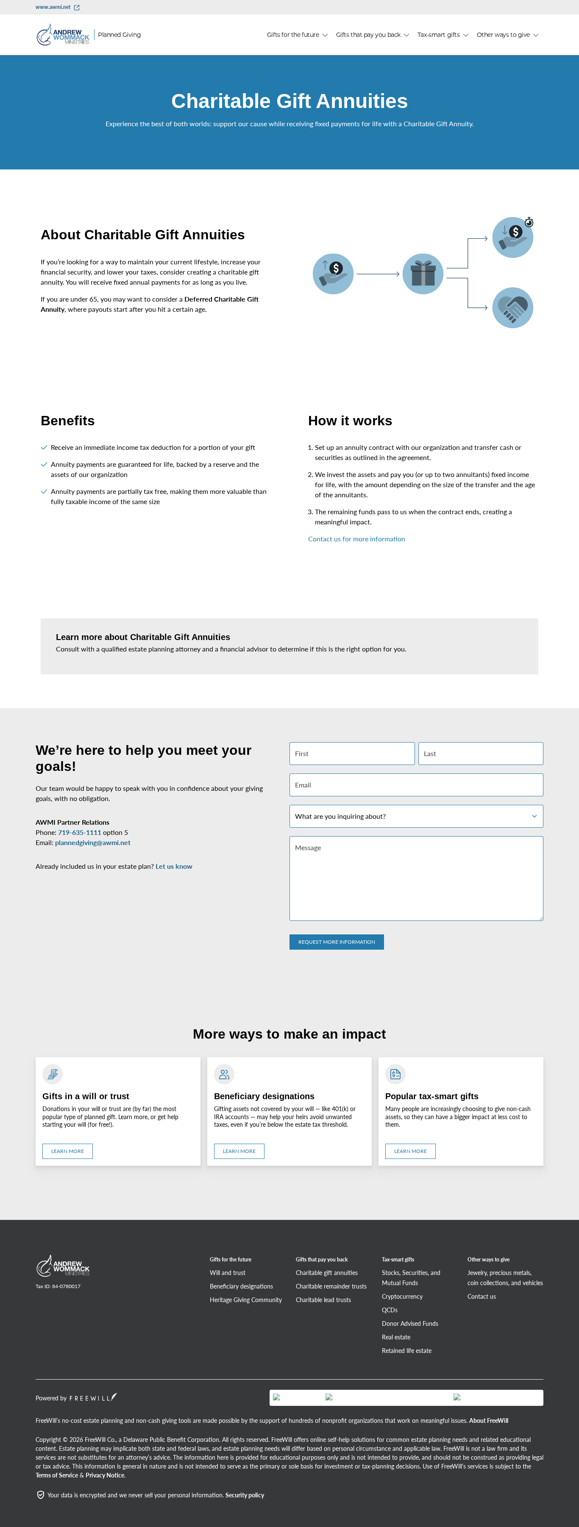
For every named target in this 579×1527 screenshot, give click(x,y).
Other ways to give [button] (503, 35)
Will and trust (227, 1272)
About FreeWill (488, 1420)
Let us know (174, 866)
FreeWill (93, 1397)
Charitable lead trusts (323, 1299)
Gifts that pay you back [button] (368, 35)
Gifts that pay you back (322, 1259)
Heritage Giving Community (246, 1299)
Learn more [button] (67, 1151)
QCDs (390, 1309)
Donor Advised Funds (410, 1323)
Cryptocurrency (402, 1296)
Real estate (396, 1337)
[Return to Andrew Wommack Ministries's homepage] (63, 1266)
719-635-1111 (79, 832)
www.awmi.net (53, 7)
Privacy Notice (105, 1475)
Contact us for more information (356, 538)
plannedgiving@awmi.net (93, 842)
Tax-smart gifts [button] (439, 35)
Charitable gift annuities (327, 1272)
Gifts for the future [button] (293, 35)
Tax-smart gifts (398, 1259)
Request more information (336, 941)
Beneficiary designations (241, 1286)
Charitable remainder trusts (331, 1286)
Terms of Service (57, 1475)
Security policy (244, 1495)
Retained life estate (406, 1350)
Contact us (482, 1296)
